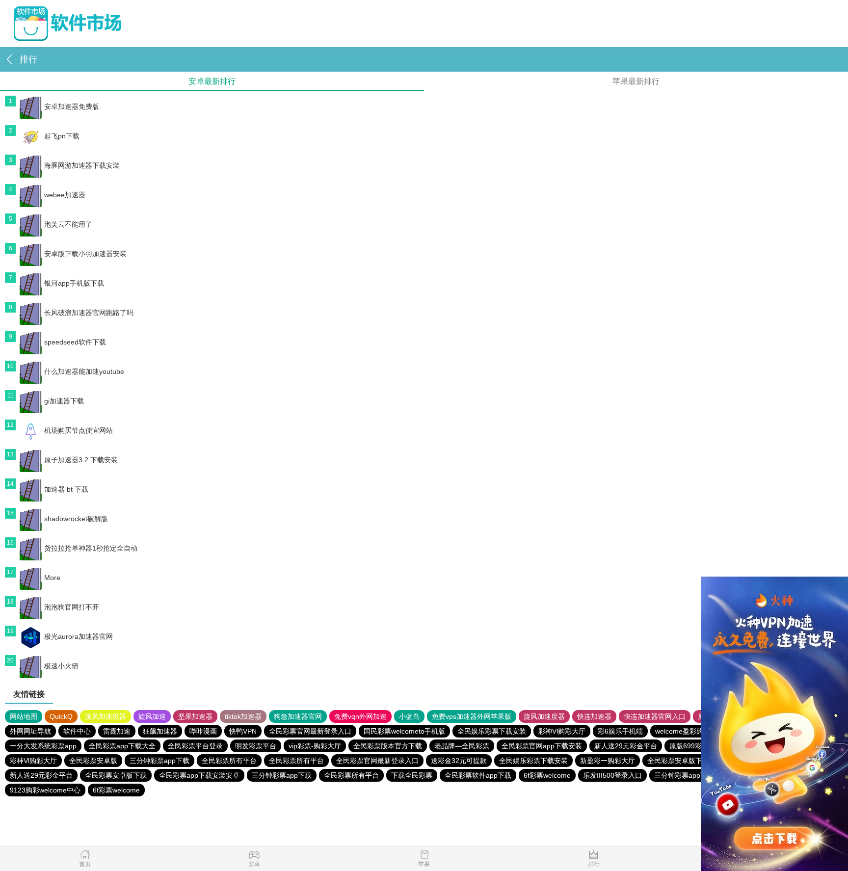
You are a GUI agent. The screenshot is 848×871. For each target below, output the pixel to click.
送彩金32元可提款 (459, 761)
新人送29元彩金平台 (625, 746)
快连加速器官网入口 (655, 716)
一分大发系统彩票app (43, 746)
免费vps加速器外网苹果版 (471, 716)
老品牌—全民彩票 (461, 746)
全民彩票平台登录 (195, 746)
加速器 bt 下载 (66, 489)
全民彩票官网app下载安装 (542, 746)
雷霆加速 (117, 731)
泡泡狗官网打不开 (71, 607)
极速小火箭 (61, 666)
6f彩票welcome (547, 775)
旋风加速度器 (105, 716)
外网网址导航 (30, 731)
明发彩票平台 (255, 746)
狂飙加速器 (160, 731)
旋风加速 (152, 716)
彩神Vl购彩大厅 (561, 731)
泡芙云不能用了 (68, 224)
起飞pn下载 (62, 136)
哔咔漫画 (203, 731)
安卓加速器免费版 (71, 106)
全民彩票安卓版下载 (678, 761)
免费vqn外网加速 (360, 716)
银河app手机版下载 (74, 283)
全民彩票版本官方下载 (387, 746)
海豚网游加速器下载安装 (82, 165)
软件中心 (77, 731)
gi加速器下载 (64, 401)
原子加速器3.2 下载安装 (81, 460)
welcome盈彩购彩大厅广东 (696, 731)
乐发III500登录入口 (612, 775)
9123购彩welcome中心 (45, 790)
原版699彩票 (689, 746)
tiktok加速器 (243, 716)
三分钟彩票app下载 (159, 761)
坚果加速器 (195, 716)
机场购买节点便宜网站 (78, 430)
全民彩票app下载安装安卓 (199, 775)
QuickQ (61, 716)
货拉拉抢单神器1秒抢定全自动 (90, 548)
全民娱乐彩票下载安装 (491, 731)
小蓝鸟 (409, 716)
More (52, 577)
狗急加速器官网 (298, 716)
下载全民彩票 (411, 775)
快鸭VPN (243, 731)
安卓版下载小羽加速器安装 (85, 254)
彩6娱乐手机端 (620, 731)
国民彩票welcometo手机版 (404, 731)
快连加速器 (594, 716)
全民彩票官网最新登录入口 (310, 731)
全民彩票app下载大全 (122, 746)
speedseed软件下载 (75, 342)
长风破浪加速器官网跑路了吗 (88, 313)
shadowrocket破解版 (76, 519)
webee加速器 (64, 195)
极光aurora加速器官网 (78, 636)
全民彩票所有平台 (229, 761)
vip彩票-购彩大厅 (315, 746)
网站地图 (23, 716)
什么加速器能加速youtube (84, 371)
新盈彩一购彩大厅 (607, 761)
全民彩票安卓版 (93, 761)
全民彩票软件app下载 (478, 775)
